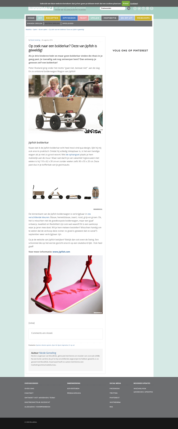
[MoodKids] (57, 9)
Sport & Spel (56, 345)
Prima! (125, 3)
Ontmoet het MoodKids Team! (39, 398)
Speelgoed (67, 23)
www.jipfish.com (61, 251)
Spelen (95, 18)
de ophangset (72, 154)
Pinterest (114, 398)
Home (31, 18)
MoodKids (29, 29)
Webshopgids (74, 393)
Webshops (143, 18)
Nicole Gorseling (35, 40)
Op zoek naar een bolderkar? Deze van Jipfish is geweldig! (66, 29)
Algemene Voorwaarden (37, 407)
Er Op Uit (127, 18)
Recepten (52, 18)
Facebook (115, 388)
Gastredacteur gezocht (37, 402)
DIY (40, 18)
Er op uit (72, 345)
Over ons (29, 388)
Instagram (115, 402)
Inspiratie (109, 18)
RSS (111, 407)
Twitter (113, 393)
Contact (28, 393)
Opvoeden (69, 18)
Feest (83, 18)
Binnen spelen (34, 23)
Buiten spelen (52, 23)
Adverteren (73, 388)
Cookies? (134, 3)
